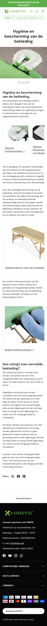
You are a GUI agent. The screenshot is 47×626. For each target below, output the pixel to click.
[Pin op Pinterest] (24, 476)
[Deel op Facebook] (18, 476)
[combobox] (23, 18)
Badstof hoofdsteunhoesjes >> (19, 349)
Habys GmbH (13, 620)
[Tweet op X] (13, 476)
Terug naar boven (23, 498)
